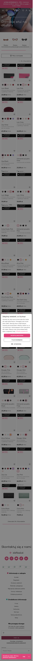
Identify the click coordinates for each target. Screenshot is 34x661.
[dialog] (16, 330)
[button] (16, 344)
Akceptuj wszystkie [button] (17, 335)
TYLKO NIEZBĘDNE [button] (17, 340)
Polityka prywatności (22, 331)
